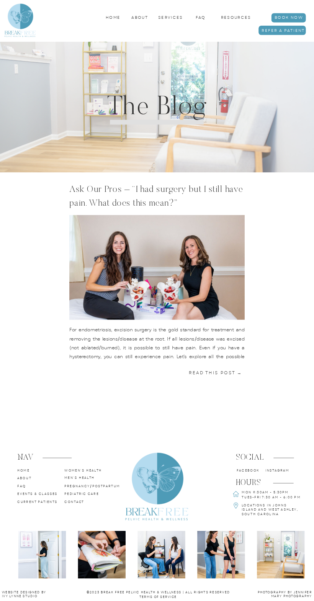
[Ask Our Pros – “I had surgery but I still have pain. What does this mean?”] (157, 267)
